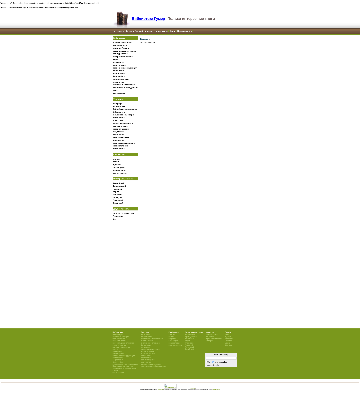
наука (115, 59)
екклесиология (120, 126)
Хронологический (214, 339)
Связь (172, 31)
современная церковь (124, 143)
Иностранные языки (123, 179)
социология (119, 73)
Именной (210, 336)
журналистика (120, 45)
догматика (118, 120)
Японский (117, 194)
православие (119, 170)
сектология (118, 140)
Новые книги (161, 31)
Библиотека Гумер (148, 18)
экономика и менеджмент (125, 87)
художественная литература (125, 364)
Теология (118, 99)
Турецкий (117, 197)
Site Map (228, 345)
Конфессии (119, 154)
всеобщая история (122, 42)
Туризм (228, 336)
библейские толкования (125, 109)
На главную (118, 31)
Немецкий (117, 189)
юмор (115, 90)
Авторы (149, 31)
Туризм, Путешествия (123, 213)
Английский (118, 183)
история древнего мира (124, 51)
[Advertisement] (125, 268)
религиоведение (121, 137)
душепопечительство (123, 123)
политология (119, 65)
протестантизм (120, 173)
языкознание (119, 93)
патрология (118, 134)
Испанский (118, 200)
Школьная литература (124, 85)
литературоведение (123, 56)
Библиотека (119, 38)
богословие (119, 117)
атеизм (116, 159)
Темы (144, 39)
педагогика (118, 62)
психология (118, 70)
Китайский (118, 203)
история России (121, 48)
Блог (115, 219)
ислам (116, 162)
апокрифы (118, 103)
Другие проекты (121, 209)
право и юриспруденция (125, 68)
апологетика (119, 106)
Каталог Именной (134, 31)
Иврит (116, 192)
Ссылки (228, 341)
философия (119, 76)
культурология (120, 54)
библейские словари (123, 115)
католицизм (118, 167)
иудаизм (117, 164)
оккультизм (118, 132)
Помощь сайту (184, 31)
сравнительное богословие (153, 366)
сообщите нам (216, 389)
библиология (119, 112)
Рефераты (118, 216)
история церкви (121, 129)
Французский (119, 186)
